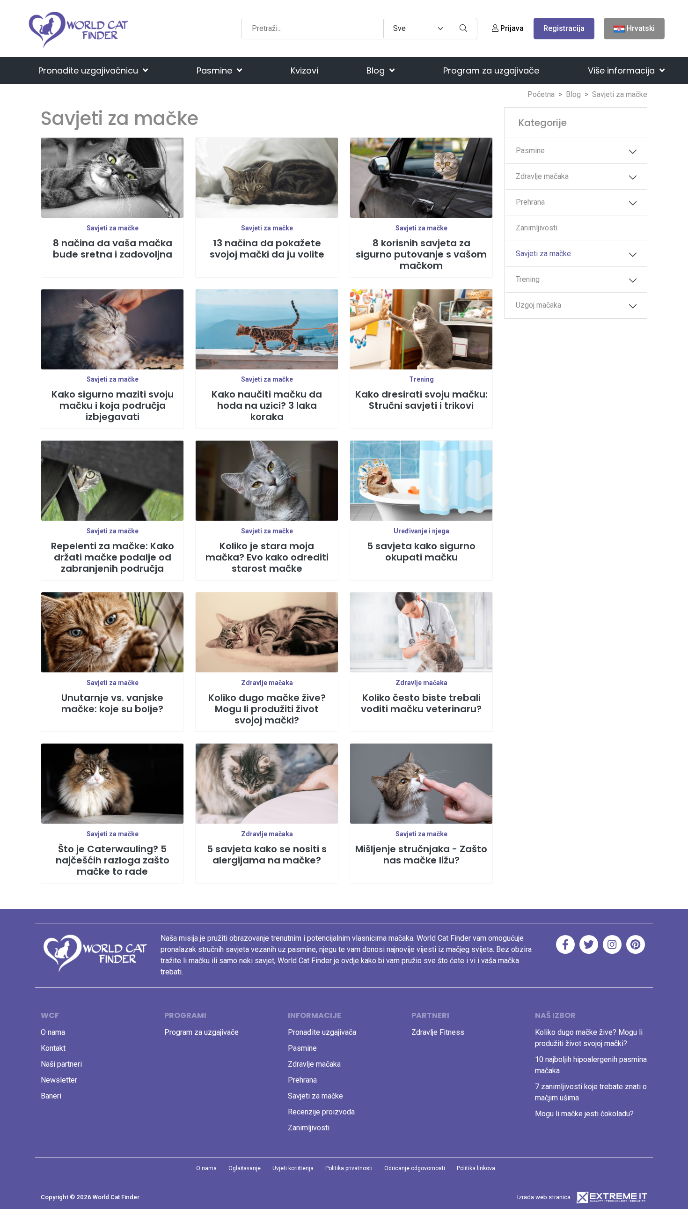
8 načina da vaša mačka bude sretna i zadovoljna (112, 248)
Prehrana (530, 202)
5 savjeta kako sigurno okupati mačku (421, 551)
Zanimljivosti (536, 227)
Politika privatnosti (349, 1168)
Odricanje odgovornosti (414, 1168)
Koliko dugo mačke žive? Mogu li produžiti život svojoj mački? (267, 709)
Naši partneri (61, 1064)
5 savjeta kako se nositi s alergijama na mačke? (267, 854)
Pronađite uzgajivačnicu (89, 70)
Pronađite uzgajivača (322, 1032)
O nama (53, 1032)
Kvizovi (304, 70)
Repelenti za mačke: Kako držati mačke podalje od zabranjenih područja (112, 557)
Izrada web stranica (544, 1197)
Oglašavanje (244, 1168)
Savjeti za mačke (113, 228)
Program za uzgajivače (491, 70)
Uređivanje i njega (421, 531)
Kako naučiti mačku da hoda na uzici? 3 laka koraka (267, 405)
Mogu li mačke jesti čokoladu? (584, 1113)
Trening (421, 379)
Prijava (511, 28)
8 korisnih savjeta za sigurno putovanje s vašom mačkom (421, 254)
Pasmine (215, 70)
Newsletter (59, 1080)
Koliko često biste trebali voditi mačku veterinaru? (421, 703)
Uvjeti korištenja (293, 1168)
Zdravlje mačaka (267, 682)
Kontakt (53, 1048)
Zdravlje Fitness (437, 1032)
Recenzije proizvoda (321, 1111)
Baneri (51, 1095)
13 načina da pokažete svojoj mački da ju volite (267, 248)
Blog (376, 70)
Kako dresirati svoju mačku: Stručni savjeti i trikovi (421, 400)
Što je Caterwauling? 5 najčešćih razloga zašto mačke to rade (112, 860)
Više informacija (622, 70)
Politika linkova (476, 1168)
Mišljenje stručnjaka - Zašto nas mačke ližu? (421, 854)
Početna (541, 94)
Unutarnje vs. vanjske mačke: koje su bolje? (112, 703)
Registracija (564, 28)
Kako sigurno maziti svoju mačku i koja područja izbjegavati (112, 405)
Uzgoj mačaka (538, 305)
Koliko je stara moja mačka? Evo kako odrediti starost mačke (267, 557)
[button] (633, 151)
